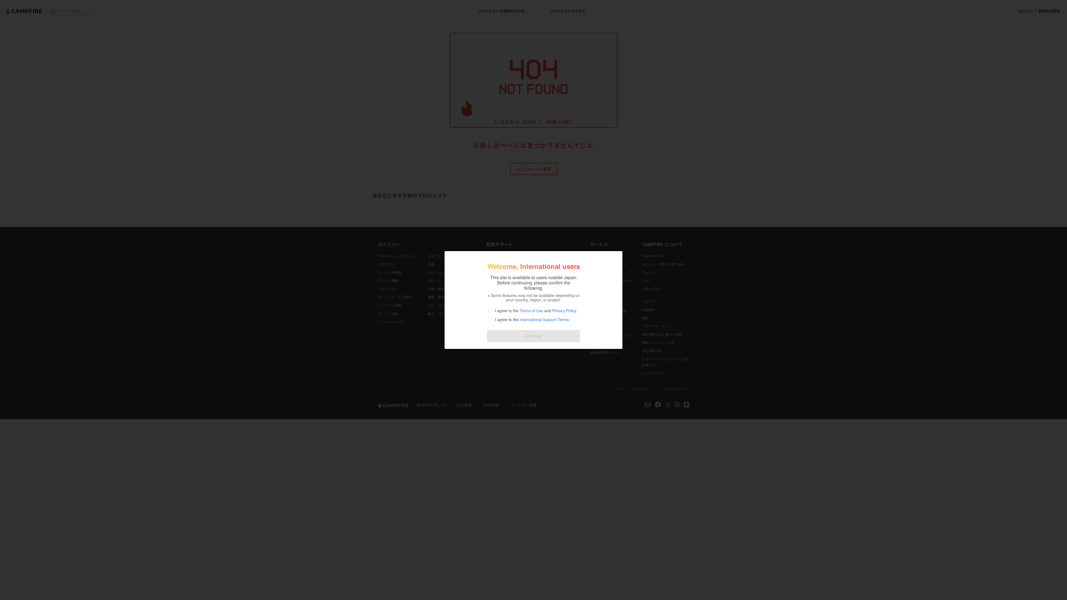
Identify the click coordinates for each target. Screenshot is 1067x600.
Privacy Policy (564, 310)
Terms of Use (531, 310)
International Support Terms (544, 319)
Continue (534, 336)
